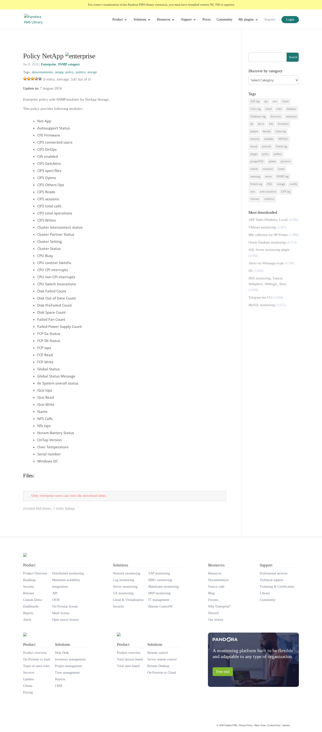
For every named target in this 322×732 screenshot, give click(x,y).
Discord (213, 613)
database (291, 109)
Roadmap (29, 580)
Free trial (222, 672)
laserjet (267, 131)
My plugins (246, 19)
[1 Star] (25, 79)
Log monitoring (123, 580)
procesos (286, 161)
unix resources (268, 191)
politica (81, 72)
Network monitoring (126, 573)
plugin (253, 154)
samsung (255, 176)
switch (293, 184)
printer (272, 161)
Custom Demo (32, 600)
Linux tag (280, 131)
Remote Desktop (158, 666)
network (266, 146)
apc (266, 101)
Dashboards (30, 606)
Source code (216, 586)
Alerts (27, 619)
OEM (55, 600)
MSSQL (283, 139)
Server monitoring (125, 586)
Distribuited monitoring (68, 573)
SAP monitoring (159, 573)
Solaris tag (256, 184)
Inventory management (70, 659)
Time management (67, 672)
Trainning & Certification (277, 586)
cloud (268, 109)
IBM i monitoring (160, 580)
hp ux (261, 123)
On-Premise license (65, 606)
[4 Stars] (36, 79)
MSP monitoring (159, 593)
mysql (253, 146)
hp (251, 123)
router (281, 169)
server (268, 176)
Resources (163, 19)
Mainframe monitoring (163, 586)
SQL (269, 184)
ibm (271, 123)
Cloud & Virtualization (128, 600)
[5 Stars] (40, 79)
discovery (275, 116)
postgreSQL (257, 161)
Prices (206, 19)
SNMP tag (283, 176)
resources (268, 169)
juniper (254, 131)
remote (254, 169)
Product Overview (35, 573)
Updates (28, 679)
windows (269, 199)
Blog (211, 593)
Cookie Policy (274, 725)
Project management (68, 666)
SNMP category (69, 64)
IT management (158, 600)
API (55, 593)
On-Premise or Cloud (161, 672)
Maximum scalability (66, 580)
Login (290, 19)
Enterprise (48, 64)
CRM (58, 686)
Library (265, 593)
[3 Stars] (32, 79)
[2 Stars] (29, 79)
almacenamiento (42, 72)
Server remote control (162, 659)
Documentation (218, 580)
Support (186, 19)
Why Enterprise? (219, 606)
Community (224, 19)
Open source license (65, 619)
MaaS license (61, 613)
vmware (254, 199)
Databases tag (258, 116)
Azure (285, 101)
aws (275, 101)
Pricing (28, 692)
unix (252, 191)
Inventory (283, 123)
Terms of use (260, 725)
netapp (59, 72)
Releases (28, 593)
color (279, 109)
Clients (27, 686)
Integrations (60, 586)
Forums (213, 600)
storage (92, 72)
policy (70, 72)
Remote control (157, 653)
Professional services (273, 573)
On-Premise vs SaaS (36, 659)
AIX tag (255, 101)
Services (28, 672)
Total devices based (130, 659)
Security (28, 586)
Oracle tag (281, 146)
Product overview (35, 653)
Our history (215, 619)
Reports (28, 613)
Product (117, 19)
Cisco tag (255, 109)
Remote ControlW (160, 606)
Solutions (140, 19)
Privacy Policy (245, 725)
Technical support (271, 580)
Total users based (128, 666)
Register (269, 19)
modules (269, 139)
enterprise (291, 116)
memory (255, 139)
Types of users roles (36, 666)
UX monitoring (123, 593)
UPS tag (285, 191)
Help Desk (62, 653)
